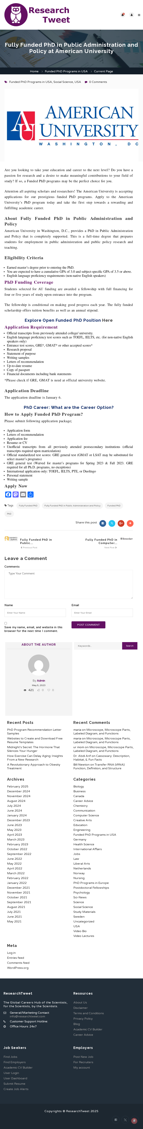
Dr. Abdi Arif (82, 756)
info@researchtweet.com (27, 1016)
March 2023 (16, 839)
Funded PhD (113, 505)
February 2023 (17, 844)
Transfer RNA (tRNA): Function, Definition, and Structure (99, 766)
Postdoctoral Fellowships (91, 888)
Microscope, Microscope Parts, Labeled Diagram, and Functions (102, 731)
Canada (78, 796)
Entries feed (15, 958)
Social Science (63, 82)
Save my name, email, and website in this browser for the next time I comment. (33, 629)
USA (77, 82)
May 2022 (14, 864)
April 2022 (14, 868)
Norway (79, 873)
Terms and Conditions (88, 1013)
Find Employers (15, 1062)
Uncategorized (83, 921)
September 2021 (19, 902)
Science (78, 902)
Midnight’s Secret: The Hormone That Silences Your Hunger (33, 749)
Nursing (79, 878)
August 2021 (16, 907)
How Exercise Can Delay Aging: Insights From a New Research (35, 758)
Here (107, 320)
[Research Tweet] (37, 15)
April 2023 (14, 835)
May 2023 (14, 830)
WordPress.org (17, 968)
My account (81, 1067)
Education (80, 825)
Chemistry (80, 806)
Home (34, 71)
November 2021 (18, 892)
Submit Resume (14, 1084)
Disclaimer (80, 1008)
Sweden (79, 917)
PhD (9, 513)
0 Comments (98, 82)
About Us (80, 1002)
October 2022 (17, 849)
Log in (11, 953)
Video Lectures (83, 936)
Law (76, 859)
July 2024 (14, 806)
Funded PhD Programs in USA (66, 71)
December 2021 (18, 888)
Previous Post (29, 547)
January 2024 (17, 815)
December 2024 (18, 791)
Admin (41, 680)
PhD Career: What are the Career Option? (69, 407)
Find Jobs (10, 1057)
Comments (12, 566)
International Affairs (87, 849)
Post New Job (83, 1057)
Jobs (76, 854)
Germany (79, 839)
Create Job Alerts (16, 1089)
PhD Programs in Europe (91, 883)
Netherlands (82, 868)
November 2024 (18, 796)
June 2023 (14, 825)
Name (8, 605)
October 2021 (17, 897)
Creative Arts (82, 820)
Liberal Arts (81, 864)
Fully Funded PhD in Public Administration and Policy (72, 505)
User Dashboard (15, 1078)
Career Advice (83, 801)
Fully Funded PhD (28, 505)
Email (75, 605)
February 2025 (17, 786)
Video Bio (80, 931)
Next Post (109, 547)
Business (79, 791)
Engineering (81, 830)
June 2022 (14, 859)
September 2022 (19, 854)
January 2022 (17, 883)
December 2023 (18, 820)
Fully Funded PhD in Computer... (101, 541)
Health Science (83, 844)
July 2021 (14, 912)
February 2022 (17, 878)
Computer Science (86, 815)
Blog (76, 1024)
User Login (11, 1073)
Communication (84, 810)
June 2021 (14, 917)
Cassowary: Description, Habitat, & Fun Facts (101, 758)
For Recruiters (83, 1062)
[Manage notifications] (134, 1121)
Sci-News (80, 897)
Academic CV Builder (87, 1029)
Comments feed (18, 963)
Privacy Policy (83, 1019)
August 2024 (16, 801)
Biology (78, 786)
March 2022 (16, 873)
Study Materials (84, 912)
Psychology (81, 892)
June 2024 (14, 810)
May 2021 (14, 921)
